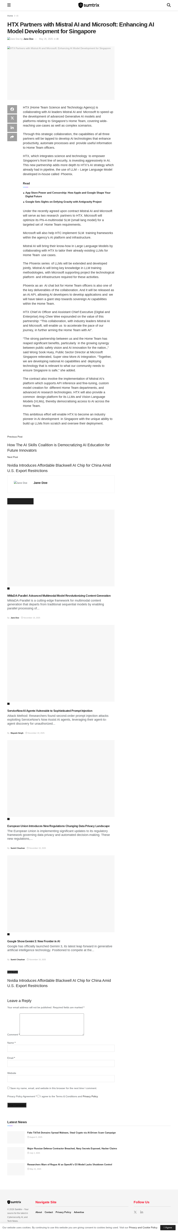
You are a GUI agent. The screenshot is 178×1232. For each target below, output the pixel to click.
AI (17, 16)
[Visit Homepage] (88, 5)
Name (11, 1042)
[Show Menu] (9, 5)
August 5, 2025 (35, 1137)
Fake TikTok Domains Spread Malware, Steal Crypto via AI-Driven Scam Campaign (71, 1132)
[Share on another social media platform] (12, 137)
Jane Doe (28, 39)
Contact (49, 1212)
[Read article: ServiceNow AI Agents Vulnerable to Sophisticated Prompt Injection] (61, 663)
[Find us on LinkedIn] (141, 1212)
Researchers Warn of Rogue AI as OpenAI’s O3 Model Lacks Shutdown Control (69, 1164)
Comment (13, 1034)
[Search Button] (169, 5)
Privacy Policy (90, 1096)
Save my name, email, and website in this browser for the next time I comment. (53, 1088)
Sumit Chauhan (18, 848)
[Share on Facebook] (12, 109)
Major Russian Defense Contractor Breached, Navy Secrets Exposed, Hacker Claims (72, 1148)
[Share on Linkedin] (12, 128)
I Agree (168, 1227)
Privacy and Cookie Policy (143, 1227)
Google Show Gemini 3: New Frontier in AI (33, 941)
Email (11, 1057)
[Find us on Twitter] (135, 1212)
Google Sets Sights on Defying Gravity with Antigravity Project (63, 201)
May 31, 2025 (35, 1169)
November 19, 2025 (31, 618)
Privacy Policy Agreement (22, 1096)
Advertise (79, 1212)
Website (11, 1073)
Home (10, 16)
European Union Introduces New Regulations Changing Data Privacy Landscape (58, 826)
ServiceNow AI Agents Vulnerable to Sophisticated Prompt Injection (49, 710)
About (38, 1212)
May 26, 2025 (46, 39)
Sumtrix (18, 1209)
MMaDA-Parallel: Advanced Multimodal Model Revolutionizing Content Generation (59, 595)
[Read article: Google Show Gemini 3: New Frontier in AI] (61, 893)
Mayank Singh (17, 733)
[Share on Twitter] (12, 118)
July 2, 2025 (34, 1153)
